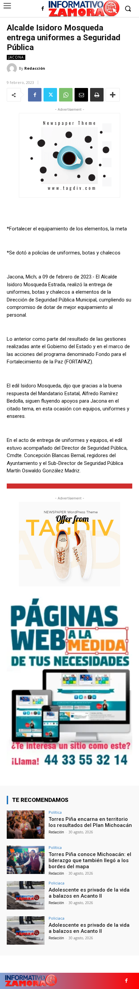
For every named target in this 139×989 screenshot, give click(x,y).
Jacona (16, 57)
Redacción (34, 68)
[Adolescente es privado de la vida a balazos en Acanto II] (26, 895)
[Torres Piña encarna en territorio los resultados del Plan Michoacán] (26, 824)
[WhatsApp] (66, 95)
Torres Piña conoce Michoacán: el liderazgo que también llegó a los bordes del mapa (90, 860)
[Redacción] (13, 68)
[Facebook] (42, 9)
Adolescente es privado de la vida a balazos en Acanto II (89, 893)
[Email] (81, 95)
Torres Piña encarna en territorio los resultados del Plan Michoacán (90, 822)
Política (55, 812)
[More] (113, 95)
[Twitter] (50, 95)
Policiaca (56, 883)
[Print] (97, 95)
